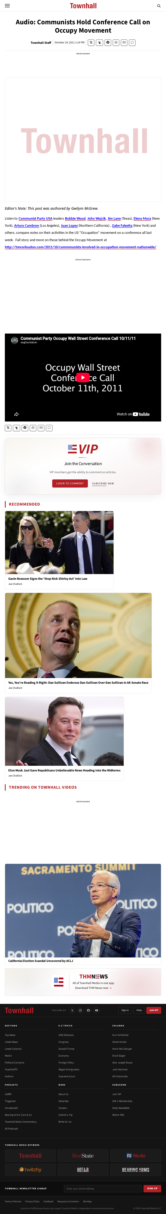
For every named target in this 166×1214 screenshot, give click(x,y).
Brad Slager (119, 1056)
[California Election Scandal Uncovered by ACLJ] (83, 910)
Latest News (11, 1042)
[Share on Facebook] (108, 43)
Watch (8, 1056)
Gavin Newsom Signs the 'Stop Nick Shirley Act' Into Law (47, 579)
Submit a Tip (65, 1115)
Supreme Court (67, 1076)
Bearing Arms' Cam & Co (18, 1115)
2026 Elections (66, 1035)
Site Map (87, 1201)
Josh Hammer (120, 1069)
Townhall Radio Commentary (21, 1122)
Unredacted (11, 1108)
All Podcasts (11, 1129)
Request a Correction (68, 1201)
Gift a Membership (122, 1101)
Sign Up (152, 1188)
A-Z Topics (66, 1025)
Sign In (125, 1010)
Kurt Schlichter (120, 1035)
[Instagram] (80, 1010)
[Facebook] (88, 1010)
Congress (63, 1042)
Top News (10, 1035)
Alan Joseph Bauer (122, 1062)
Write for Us (65, 1122)
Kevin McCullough (122, 1049)
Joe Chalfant (15, 584)
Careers (63, 1108)
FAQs (139, 1010)
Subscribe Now (103, 483)
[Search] (159, 5)
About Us (63, 1094)
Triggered (10, 1101)
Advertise (63, 1101)
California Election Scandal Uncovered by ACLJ (40, 961)
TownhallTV (11, 1069)
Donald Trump (66, 1049)
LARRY (8, 1094)
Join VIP (153, 1010)
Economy (64, 1056)
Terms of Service (13, 1201)
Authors (9, 1076)
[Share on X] (91, 43)
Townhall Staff (41, 43)
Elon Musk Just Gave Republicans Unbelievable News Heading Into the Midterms (64, 770)
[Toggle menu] (7, 6)
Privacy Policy (32, 1201)
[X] (72, 1010)
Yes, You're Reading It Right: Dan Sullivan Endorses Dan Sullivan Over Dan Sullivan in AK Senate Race (78, 682)
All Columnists (120, 1076)
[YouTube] (96, 1010)
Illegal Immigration (69, 1069)
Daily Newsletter (121, 1108)
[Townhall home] (19, 1010)
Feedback (48, 1201)
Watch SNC (118, 1115)
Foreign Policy (66, 1062)
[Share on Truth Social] (99, 43)
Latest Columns (13, 1049)
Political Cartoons (14, 1062)
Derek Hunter (119, 1042)
